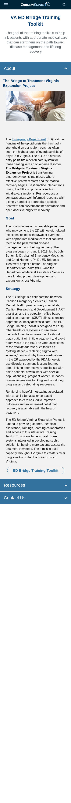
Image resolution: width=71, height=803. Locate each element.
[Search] (65, 5)
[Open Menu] (6, 5)
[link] (35, 4)
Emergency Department (29, 139)
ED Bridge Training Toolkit (35, 471)
